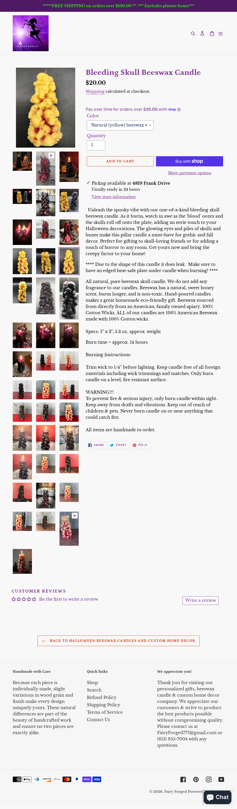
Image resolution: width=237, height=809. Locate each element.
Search (94, 690)
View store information (114, 196)
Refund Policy (102, 697)
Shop (92, 682)
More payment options (189, 173)
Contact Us (98, 719)
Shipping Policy (103, 704)
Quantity (96, 135)
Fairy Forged (175, 791)
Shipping (95, 91)
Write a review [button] (200, 600)
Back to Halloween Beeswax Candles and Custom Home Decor (122, 641)
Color (93, 115)
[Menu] (220, 33)
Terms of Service (105, 712)
